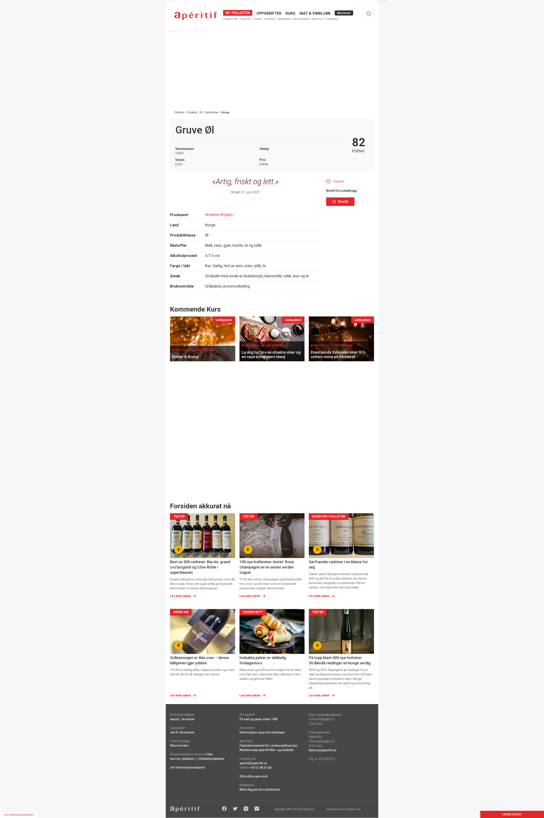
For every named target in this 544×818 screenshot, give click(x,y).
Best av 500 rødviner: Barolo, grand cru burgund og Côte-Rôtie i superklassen (200, 567)
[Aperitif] (195, 16)
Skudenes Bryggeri (219, 215)
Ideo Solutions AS (349, 809)
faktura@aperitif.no (322, 750)
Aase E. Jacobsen (182, 719)
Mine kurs (318, 18)
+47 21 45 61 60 (260, 767)
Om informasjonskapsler (187, 767)
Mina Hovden (179, 745)
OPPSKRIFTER (268, 13)
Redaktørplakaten (211, 758)
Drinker (258, 18)
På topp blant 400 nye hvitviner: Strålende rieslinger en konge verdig (339, 660)
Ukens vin (245, 18)
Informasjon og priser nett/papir (262, 732)
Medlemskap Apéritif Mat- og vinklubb (266, 750)
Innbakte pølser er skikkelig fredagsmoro (262, 660)
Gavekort (269, 18)
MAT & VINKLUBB (315, 13)
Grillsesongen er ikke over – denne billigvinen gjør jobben (199, 660)
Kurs (290, 13)
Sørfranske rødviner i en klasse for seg (338, 564)
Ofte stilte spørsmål (253, 776)
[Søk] (368, 13)
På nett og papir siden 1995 (258, 719)
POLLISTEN (240, 13)
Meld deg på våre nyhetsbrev (259, 789)
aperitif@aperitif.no (253, 763)
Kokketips (332, 18)
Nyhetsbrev (284, 18)
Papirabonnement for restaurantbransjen (268, 745)
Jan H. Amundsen (182, 732)
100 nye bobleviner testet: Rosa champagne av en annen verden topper (266, 567)
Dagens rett (230, 18)
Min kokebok (301, 18)
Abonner (344, 13)
